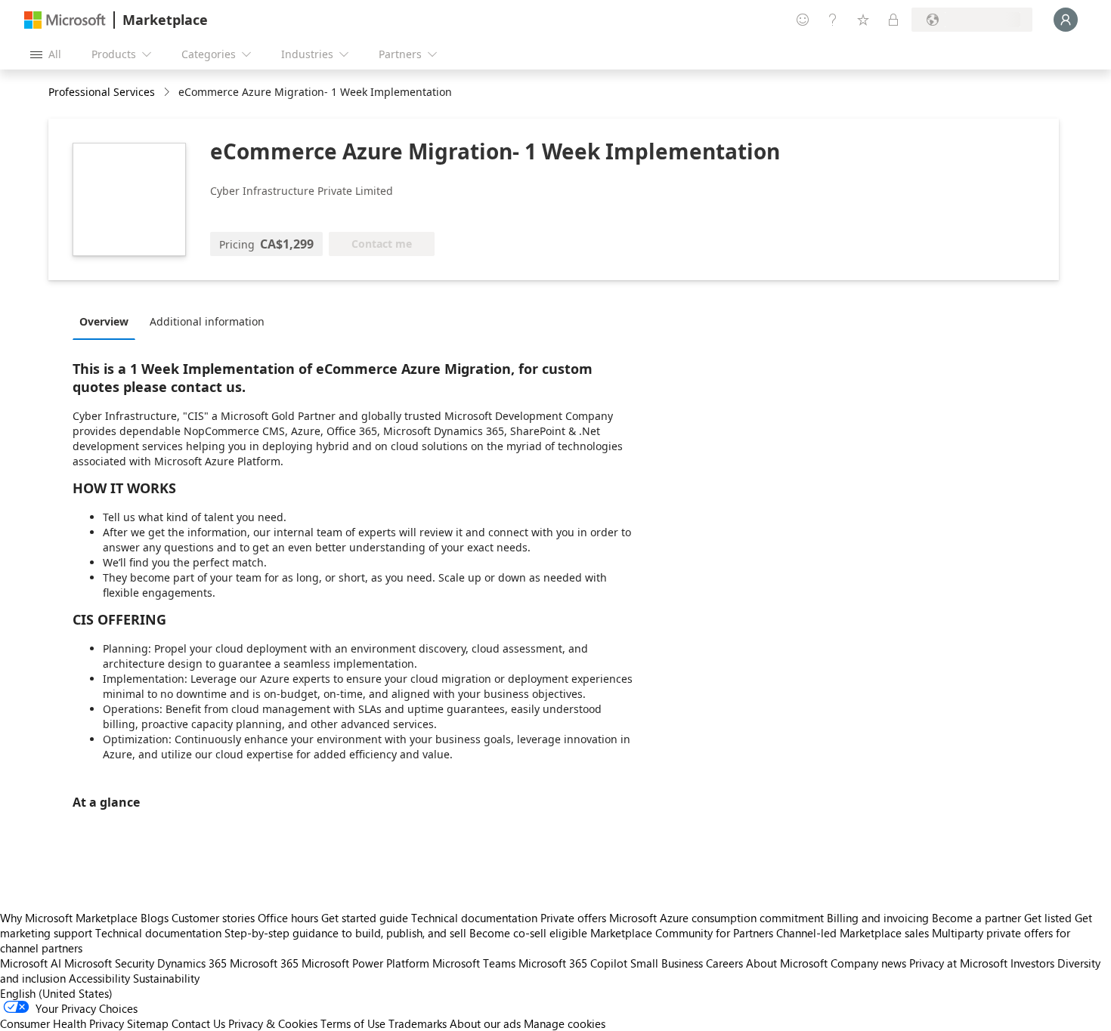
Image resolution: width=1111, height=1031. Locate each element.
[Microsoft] (65, 20)
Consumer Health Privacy (62, 1023)
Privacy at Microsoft (958, 963)
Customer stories (213, 917)
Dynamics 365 (192, 963)
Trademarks (417, 1023)
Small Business (666, 963)
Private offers (573, 917)
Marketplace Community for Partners (681, 932)
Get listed (1048, 917)
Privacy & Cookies (272, 1023)
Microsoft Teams (473, 963)
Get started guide (364, 917)
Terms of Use (352, 1023)
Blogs (155, 917)
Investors (1032, 963)
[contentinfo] (168, 92)
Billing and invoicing (878, 917)
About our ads (485, 1023)
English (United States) (56, 993)
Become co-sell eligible (528, 932)
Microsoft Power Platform (365, 963)
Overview (103, 321)
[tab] (108, 321)
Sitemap (148, 1023)
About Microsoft (787, 963)
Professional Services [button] (101, 92)
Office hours (288, 917)
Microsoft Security (109, 963)
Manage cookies (564, 1023)
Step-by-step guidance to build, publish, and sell (345, 932)
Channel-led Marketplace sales (852, 932)
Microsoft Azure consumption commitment (718, 917)
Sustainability (166, 978)
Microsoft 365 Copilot (572, 963)
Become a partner (976, 917)
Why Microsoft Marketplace (69, 917)
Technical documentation (474, 917)
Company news (868, 963)
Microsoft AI (30, 963)
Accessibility (99, 978)
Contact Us (198, 1023)
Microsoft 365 (264, 963)
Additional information (207, 321)
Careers (724, 963)
